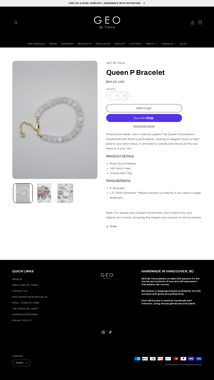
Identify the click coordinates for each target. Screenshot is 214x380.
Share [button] (113, 226)
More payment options (144, 126)
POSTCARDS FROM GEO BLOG (29, 297)
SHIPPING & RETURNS (25, 314)
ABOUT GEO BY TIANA (25, 285)
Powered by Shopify (193, 365)
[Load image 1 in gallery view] (23, 193)
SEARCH (17, 279)
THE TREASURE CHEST (25, 308)
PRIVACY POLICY (22, 320)
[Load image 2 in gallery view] (44, 193)
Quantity (110, 89)
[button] (16, 22)
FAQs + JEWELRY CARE (25, 302)
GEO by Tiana (178, 365)
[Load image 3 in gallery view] (65, 193)
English (19, 363)
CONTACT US (19, 291)
